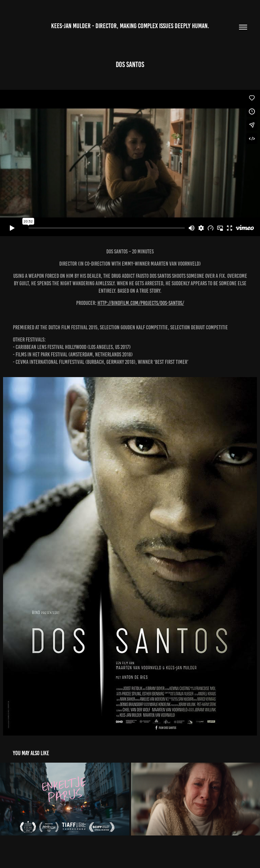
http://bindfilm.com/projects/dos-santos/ (141, 303)
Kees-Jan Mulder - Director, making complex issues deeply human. (130, 25)
